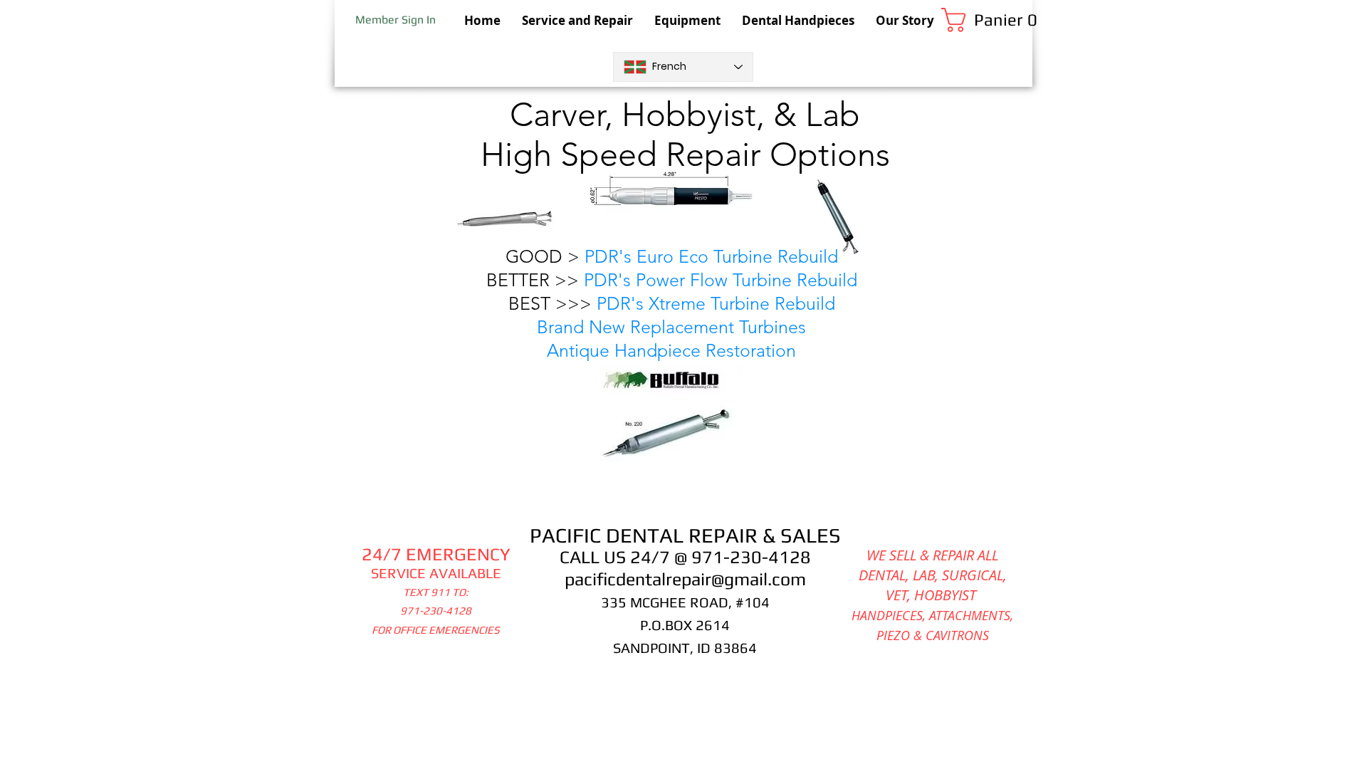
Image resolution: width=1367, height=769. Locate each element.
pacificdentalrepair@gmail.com (685, 579)
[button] (986, 20)
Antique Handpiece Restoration (671, 350)
